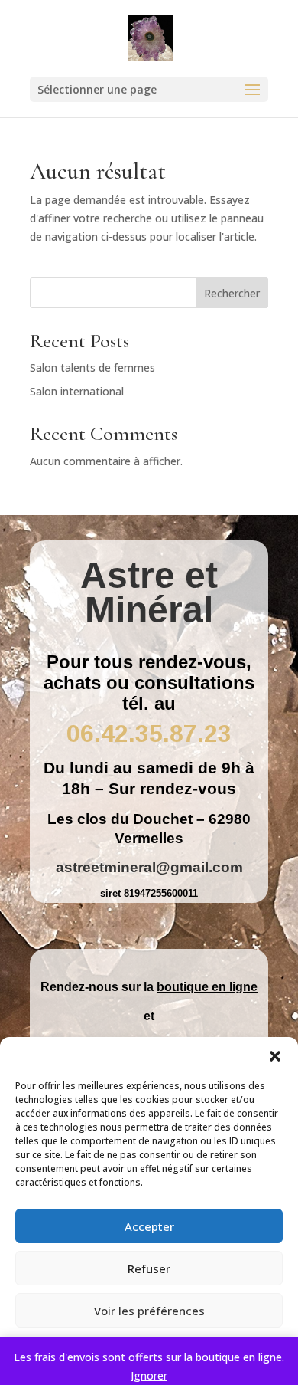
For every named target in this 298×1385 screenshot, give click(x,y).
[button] (275, 1056)
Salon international (77, 391)
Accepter (149, 1226)
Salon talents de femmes (92, 367)
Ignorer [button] (149, 1375)
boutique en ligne (207, 986)
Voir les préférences (149, 1310)
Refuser (149, 1268)
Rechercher (232, 293)
